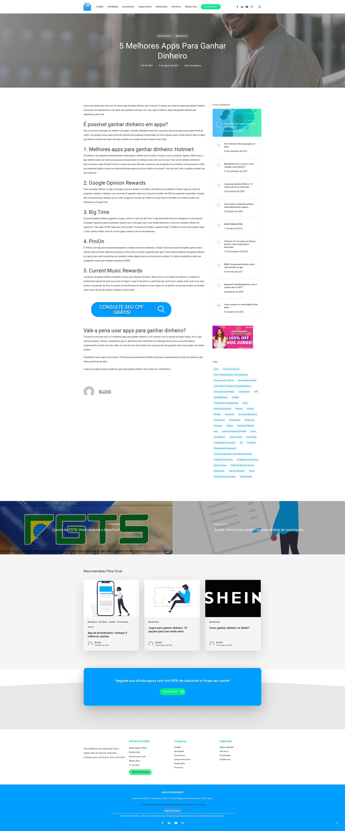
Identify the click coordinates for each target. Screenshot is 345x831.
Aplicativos (181, 36)
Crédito (112, 622)
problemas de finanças (247, 460)
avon (216, 369)
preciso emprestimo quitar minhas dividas (233, 454)
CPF (256, 392)
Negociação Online (138, 748)
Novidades (179, 751)
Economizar (179, 755)
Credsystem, (156, 798)
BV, (149, 798)
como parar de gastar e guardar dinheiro (232, 386)
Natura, (187, 798)
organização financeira (224, 443)
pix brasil (251, 443)
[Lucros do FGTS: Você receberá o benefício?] (86, 527)
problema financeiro (223, 460)
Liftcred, (173, 798)
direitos (239, 409)
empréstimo (234, 420)
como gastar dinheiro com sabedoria (231, 375)
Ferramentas (122, 622)
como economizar (231, 369)
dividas (250, 409)
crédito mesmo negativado (226, 403)
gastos (230, 426)
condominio (244, 392)
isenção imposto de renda (234, 431)
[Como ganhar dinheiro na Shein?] (233, 615)
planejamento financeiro (225, 448)
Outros (91, 627)
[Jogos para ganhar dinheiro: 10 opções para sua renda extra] (172, 615)
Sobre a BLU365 (227, 747)
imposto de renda (245, 426)
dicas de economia (222, 409)
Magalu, (180, 798)
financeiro (249, 420)
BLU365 (149, 65)
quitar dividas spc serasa (242, 465)
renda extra (219, 471)
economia (229, 414)
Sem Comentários (192, 65)
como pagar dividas (247, 380)
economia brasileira (248, 414)
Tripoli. (210, 798)
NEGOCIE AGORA (140, 772)
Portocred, (195, 798)
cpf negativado (220, 397)
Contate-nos (225, 759)
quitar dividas (220, 465)
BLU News (103, 622)
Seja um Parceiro (172, 811)
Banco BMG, (143, 798)
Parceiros (178, 767)
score (252, 471)
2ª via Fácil (134, 765)
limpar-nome (236, 437)
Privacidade (225, 755)
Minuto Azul (134, 761)
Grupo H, (166, 798)
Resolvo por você (137, 756)
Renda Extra (164, 36)
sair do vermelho (237, 471)
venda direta (245, 477)
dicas (245, 403)
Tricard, (203, 798)
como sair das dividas (224, 392)
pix (241, 443)
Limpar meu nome (182, 759)
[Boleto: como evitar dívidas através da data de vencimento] (258, 527)
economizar (219, 420)
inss (216, 431)
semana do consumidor (225, 477)
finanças (218, 426)
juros (253, 431)
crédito (235, 397)
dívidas (217, 414)
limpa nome (219, 437)
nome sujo (251, 437)
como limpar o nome (223, 380)
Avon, (135, 798)
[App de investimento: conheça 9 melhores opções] (111, 615)
